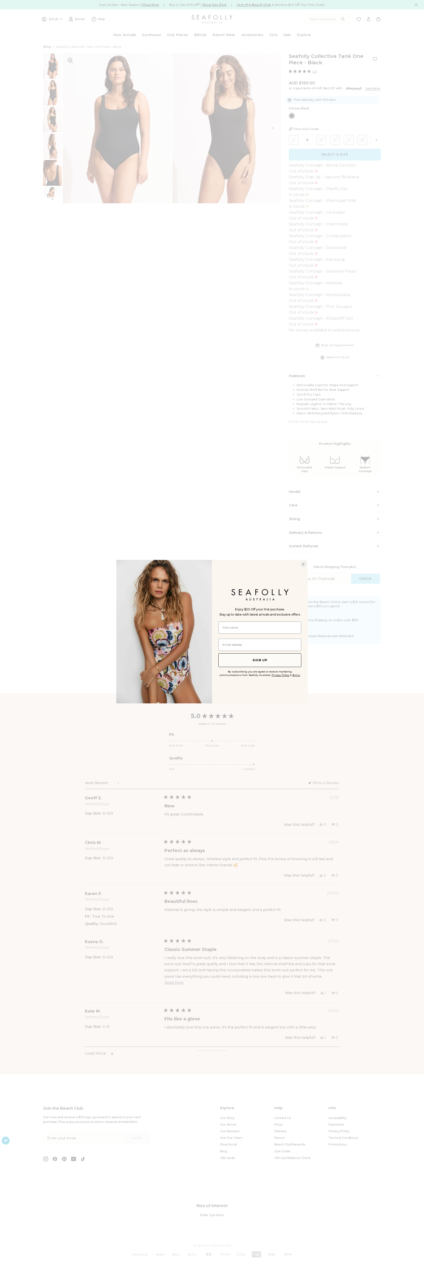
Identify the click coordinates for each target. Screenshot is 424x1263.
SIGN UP (259, 660)
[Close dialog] (303, 564)
